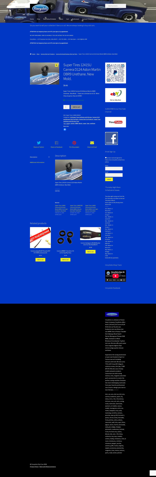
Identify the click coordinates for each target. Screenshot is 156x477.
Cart (67, 19)
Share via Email (92, 147)
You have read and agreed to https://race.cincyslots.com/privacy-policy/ (115, 160)
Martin (80, 123)
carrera (72, 123)
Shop (38, 19)
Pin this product (74, 147)
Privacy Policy (34, 466)
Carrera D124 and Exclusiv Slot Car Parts (66, 54)
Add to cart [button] (40, 259)
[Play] (107, 280)
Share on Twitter (39, 147)
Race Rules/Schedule (49, 19)
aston (68, 123)
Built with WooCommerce (48, 466)
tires (88, 123)
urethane (92, 123)
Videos (61, 19)
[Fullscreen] (124, 280)
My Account (75, 19)
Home (32, 19)
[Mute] (121, 280)
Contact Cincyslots (88, 19)
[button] (56, 65)
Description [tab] (33, 157)
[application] (115, 276)
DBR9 (76, 123)
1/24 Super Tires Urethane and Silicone (81, 117)
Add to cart (76, 107)
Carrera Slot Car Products (48, 54)
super (84, 123)
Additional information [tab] (37, 162)
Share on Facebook (56, 147)
